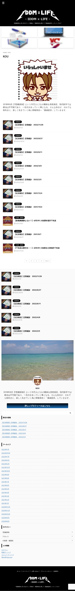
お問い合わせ (35, 571)
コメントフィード (7, 555)
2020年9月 (5, 518)
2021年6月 (5, 485)
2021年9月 (5, 475)
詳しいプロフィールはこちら (37, 406)
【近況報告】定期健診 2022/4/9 (28, 166)
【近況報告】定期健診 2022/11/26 (28, 125)
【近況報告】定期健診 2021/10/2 (28, 207)
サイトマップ (25, 571)
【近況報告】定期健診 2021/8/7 (27, 234)
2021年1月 (5, 503)
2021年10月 (5, 471)
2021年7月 (5, 482)
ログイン (4, 550)
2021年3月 (5, 496)
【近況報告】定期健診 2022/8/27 (28, 138)
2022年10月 (5, 453)
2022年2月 (5, 464)
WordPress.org (6, 557)
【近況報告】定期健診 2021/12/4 (28, 193)
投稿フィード (6, 552)
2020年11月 (5, 511)
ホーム (18, 571)
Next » (47, 261)
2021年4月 (5, 493)
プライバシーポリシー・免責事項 (49, 571)
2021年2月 (5, 500)
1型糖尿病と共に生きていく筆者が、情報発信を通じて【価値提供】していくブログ (37, 586)
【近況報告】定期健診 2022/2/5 (28, 179)
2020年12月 (5, 507)
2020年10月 (5, 514)
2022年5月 (5, 460)
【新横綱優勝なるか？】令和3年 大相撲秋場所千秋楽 (35, 221)
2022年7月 (5, 457)
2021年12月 (5, 467)
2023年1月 (5, 449)
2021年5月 (5, 489)
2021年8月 (5, 478)
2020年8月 (5, 521)
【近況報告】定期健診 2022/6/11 (28, 152)
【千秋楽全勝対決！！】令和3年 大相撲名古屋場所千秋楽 (37, 248)
